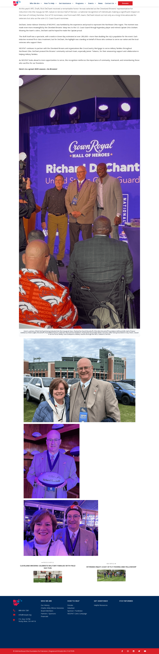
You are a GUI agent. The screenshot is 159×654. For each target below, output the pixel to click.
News (100, 3)
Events (91, 3)
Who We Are (34, 3)
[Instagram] (128, 651)
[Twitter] (139, 651)
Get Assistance (65, 3)
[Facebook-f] (122, 651)
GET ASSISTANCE (101, 601)
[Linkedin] (133, 651)
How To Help (49, 3)
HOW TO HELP (73, 601)
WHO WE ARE (46, 601)
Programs (80, 3)
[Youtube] (145, 651)
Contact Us (109, 3)
